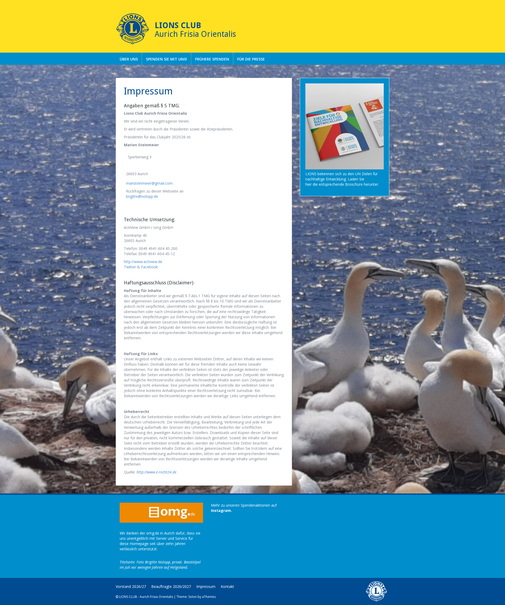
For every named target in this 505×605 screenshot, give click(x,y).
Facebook (149, 266)
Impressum (205, 586)
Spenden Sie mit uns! (166, 59)
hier (308, 184)
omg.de (152, 533)
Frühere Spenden (212, 59)
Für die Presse (251, 59)
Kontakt (227, 586)
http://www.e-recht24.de (156, 472)
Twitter (130, 266)
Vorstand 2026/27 (131, 586)
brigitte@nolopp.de (142, 196)
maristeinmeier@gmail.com (149, 183)
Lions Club (178, 25)
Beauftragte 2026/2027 (171, 586)
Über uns (129, 59)
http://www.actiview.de (143, 261)
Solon (192, 596)
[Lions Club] (132, 29)
